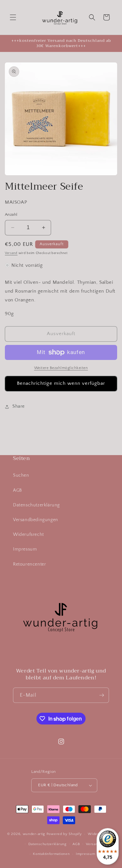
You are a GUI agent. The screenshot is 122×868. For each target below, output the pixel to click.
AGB (17, 490)
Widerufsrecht (28, 534)
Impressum (25, 549)
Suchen (21, 475)
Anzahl (11, 214)
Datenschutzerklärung (36, 505)
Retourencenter (29, 564)
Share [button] (18, 406)
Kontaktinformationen (51, 854)
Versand (11, 253)
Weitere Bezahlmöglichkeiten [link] (61, 368)
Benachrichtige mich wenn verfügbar (61, 383)
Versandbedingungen (35, 519)
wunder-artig (35, 834)
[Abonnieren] (101, 695)
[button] (13, 17)
